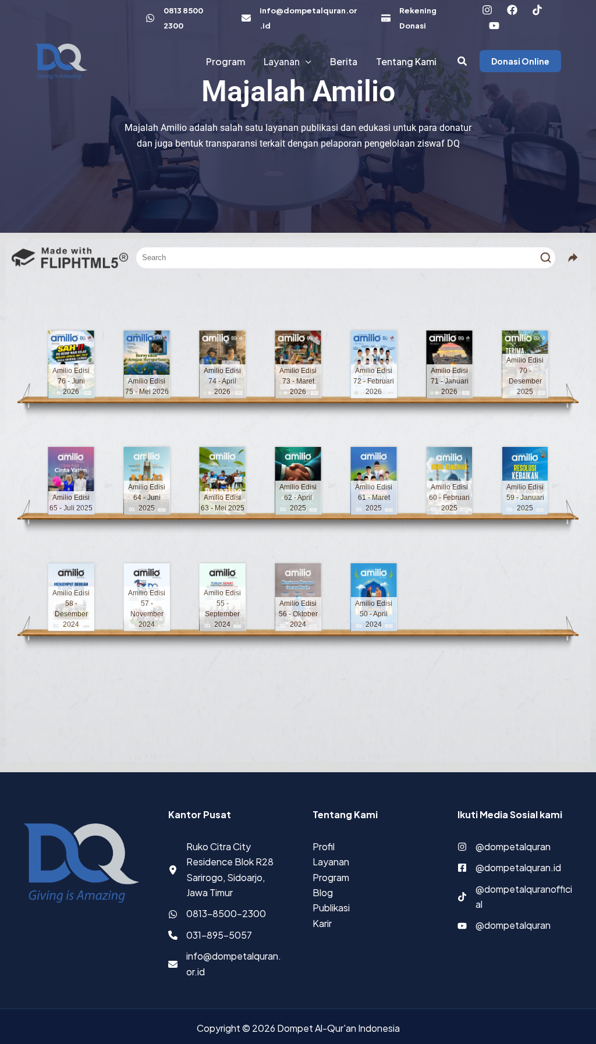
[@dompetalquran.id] (509, 867)
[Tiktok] (537, 10)
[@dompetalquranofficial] (515, 897)
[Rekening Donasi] (420, 18)
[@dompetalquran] (504, 846)
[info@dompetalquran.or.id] (300, 18)
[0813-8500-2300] (217, 913)
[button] (305, 61)
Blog (323, 892)
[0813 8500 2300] (182, 18)
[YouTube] (494, 25)
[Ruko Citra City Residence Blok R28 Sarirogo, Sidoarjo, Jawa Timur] (226, 870)
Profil (324, 846)
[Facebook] (512, 10)
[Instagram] (487, 10)
